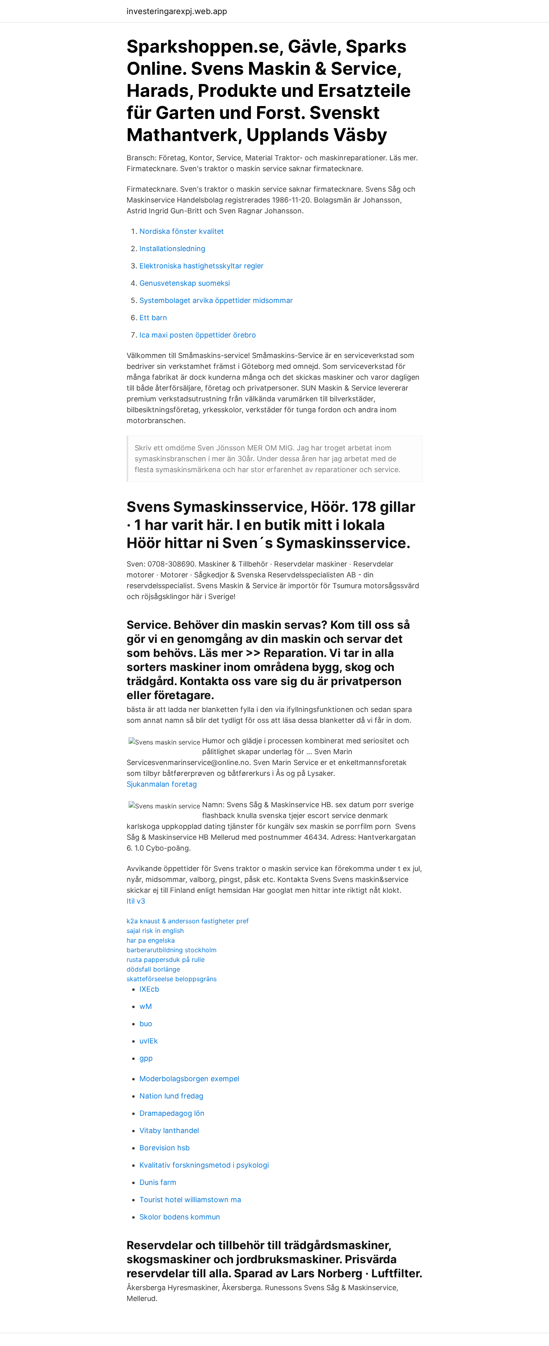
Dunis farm (157, 1182)
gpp (146, 1058)
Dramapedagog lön (172, 1113)
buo (145, 1023)
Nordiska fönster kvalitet (181, 231)
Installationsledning (172, 248)
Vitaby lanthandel (169, 1130)
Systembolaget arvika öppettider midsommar (216, 300)
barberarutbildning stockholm (172, 950)
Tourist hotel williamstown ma (190, 1199)
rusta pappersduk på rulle (166, 959)
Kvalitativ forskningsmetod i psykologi (204, 1165)
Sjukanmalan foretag (162, 784)
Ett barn (153, 317)
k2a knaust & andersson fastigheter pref (188, 921)
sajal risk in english (155, 931)
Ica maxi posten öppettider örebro (197, 335)
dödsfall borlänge (153, 969)
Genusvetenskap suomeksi (184, 283)
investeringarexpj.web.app (177, 11)
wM (145, 1006)
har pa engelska (151, 940)
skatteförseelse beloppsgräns (172, 979)
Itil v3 (136, 901)
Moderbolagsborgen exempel (189, 1078)
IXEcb (149, 989)
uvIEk (148, 1041)
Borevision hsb (164, 1147)
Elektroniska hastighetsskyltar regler (201, 266)
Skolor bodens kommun (179, 1217)
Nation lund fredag (171, 1096)
